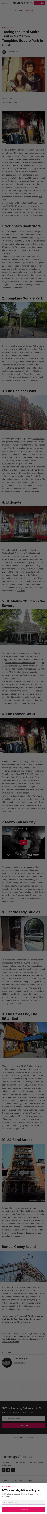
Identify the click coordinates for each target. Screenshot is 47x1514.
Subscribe (23, 1509)
